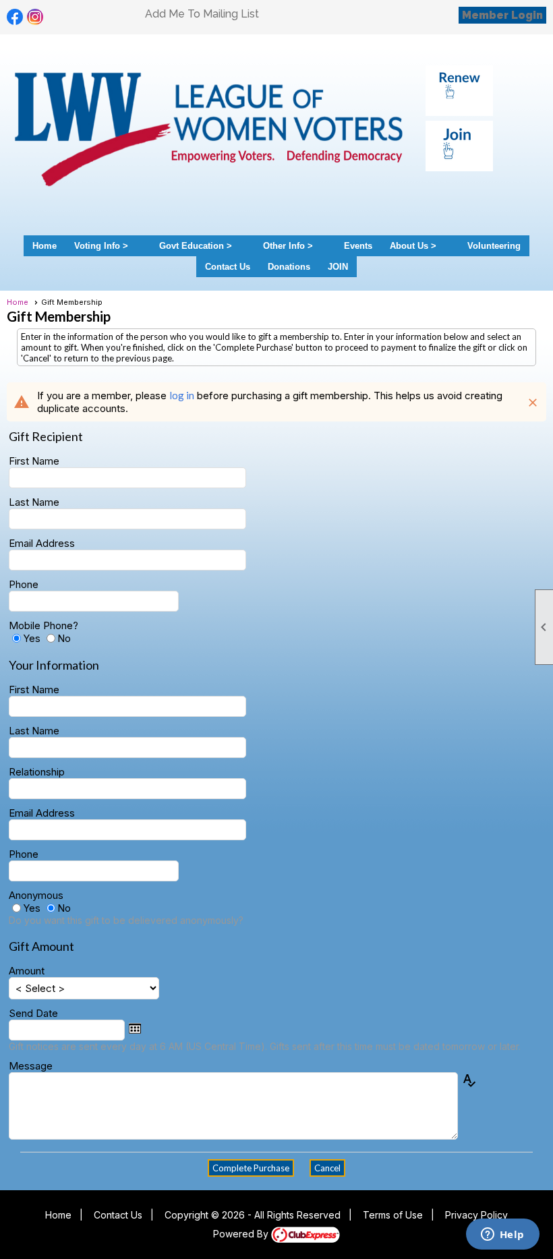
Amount (27, 970)
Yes (31, 638)
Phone (23, 584)
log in (181, 395)
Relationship (37, 771)
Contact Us (227, 267)
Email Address (42, 543)
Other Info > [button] (288, 246)
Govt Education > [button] (195, 246)
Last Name (34, 502)
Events (358, 246)
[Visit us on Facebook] (15, 17)
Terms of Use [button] (393, 1215)
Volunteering (494, 246)
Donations (289, 267)
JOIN (338, 267)
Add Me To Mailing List (202, 13)
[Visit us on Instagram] (35, 17)
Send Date (33, 1013)
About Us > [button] (413, 246)
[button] (251, 1168)
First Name (34, 461)
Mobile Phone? (43, 625)
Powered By (242, 1233)
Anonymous (36, 895)
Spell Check (469, 1085)
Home (44, 246)
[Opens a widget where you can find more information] (502, 1235)
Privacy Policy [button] (476, 1215)
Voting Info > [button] (101, 246)
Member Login (502, 15)
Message (31, 1065)
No (64, 638)
